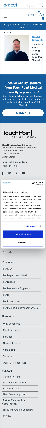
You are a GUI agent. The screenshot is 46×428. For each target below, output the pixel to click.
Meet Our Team (11, 330)
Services (7, 336)
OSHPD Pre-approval (14, 362)
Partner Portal (11, 388)
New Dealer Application (15, 394)
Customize (21, 242)
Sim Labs (8, 252)
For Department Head (15, 275)
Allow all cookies (23, 234)
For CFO (7, 269)
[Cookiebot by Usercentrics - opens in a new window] (32, 183)
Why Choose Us (11, 323)
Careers (7, 356)
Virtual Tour (9, 349)
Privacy (7, 415)
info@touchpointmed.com (14, 162)
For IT (6, 295)
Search (39, 11)
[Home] (11, 6)
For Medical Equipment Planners (20, 308)
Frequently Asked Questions (18, 409)
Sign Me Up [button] (23, 113)
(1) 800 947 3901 (36, 15)
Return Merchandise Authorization (13, 402)
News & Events (11, 343)
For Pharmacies (11, 301)
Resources (8, 262)
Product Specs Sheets (15, 382)
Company (8, 316)
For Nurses (9, 282)
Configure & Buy (12, 376)
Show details (32, 226)
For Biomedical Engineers (17, 288)
